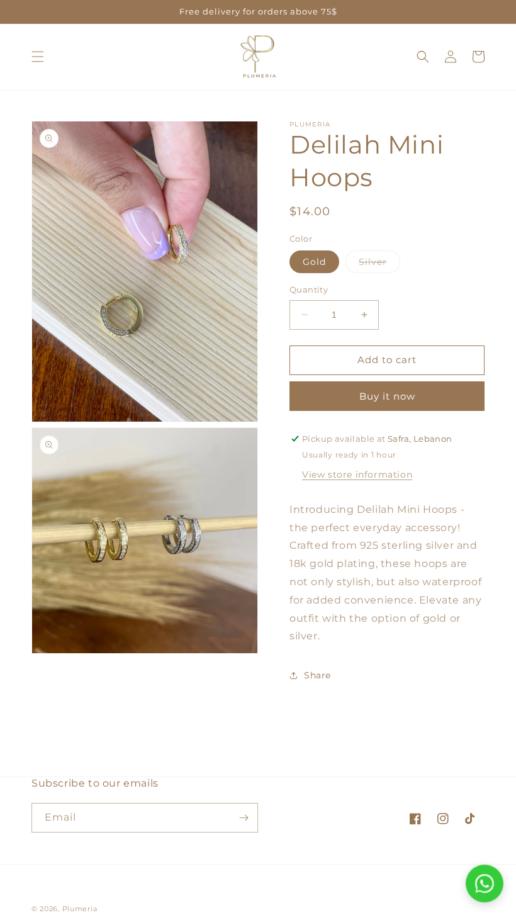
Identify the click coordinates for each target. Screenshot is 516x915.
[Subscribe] (243, 818)
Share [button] (317, 675)
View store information (357, 474)
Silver (379, 264)
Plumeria (80, 908)
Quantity (308, 289)
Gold (314, 261)
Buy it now (387, 396)
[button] (38, 56)
